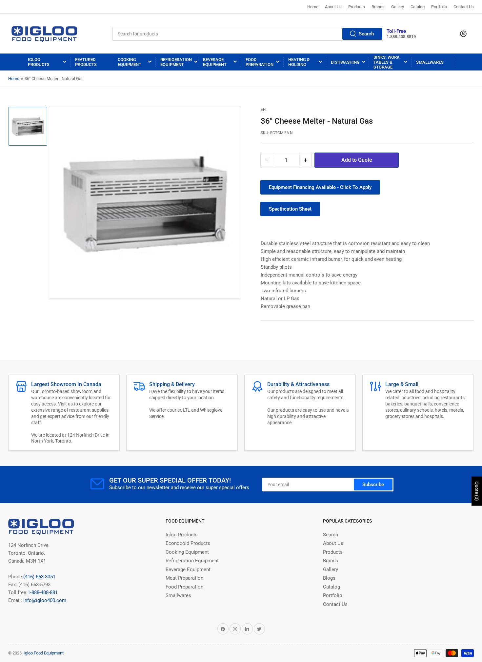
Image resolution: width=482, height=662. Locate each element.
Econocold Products (188, 543)
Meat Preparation (184, 578)
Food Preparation (259, 62)
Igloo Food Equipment (44, 653)
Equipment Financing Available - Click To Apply (320, 187)
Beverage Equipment (215, 62)
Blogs (329, 578)
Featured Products (86, 62)
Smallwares (430, 62)
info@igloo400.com (44, 600)
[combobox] (247, 34)
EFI (263, 109)
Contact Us (463, 6)
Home (312, 6)
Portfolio (439, 6)
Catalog (418, 6)
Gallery (397, 6)
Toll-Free (396, 31)
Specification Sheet (290, 209)
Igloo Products (39, 62)
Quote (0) (476, 491)
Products (356, 6)
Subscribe (373, 484)
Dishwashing (345, 62)
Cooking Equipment (129, 62)
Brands (378, 6)
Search (366, 34)
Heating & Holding (299, 62)
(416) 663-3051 (39, 577)
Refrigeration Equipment (176, 62)
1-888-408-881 (43, 592)
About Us (333, 6)
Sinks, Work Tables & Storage (386, 62)
